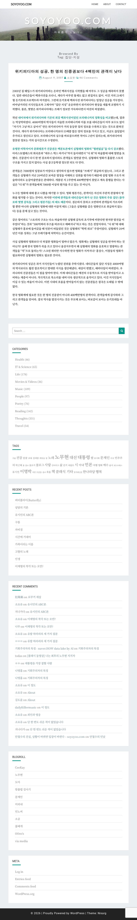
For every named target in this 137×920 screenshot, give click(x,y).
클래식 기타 (64, 471)
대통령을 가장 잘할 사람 (38, 663)
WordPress (77, 913)
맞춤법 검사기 (23, 789)
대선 (73, 457)
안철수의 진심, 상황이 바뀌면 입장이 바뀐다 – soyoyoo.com (50, 737)
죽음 (48, 472)
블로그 (40, 465)
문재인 (105, 457)
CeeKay (20, 767)
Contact (121, 4)
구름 (17, 522)
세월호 (71, 465)
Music (19, 389)
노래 (51, 457)
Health (19, 359)
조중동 (39, 472)
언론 (88, 464)
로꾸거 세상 (34, 597)
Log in (19, 872)
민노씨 (19, 811)
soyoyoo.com (21, 4)
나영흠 (19, 670)
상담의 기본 (21, 507)
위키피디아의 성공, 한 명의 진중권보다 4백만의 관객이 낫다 (68, 71)
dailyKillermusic (25, 707)
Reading (20, 411)
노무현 (62, 456)
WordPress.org (24, 894)
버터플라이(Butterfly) (28, 500)
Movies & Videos (26, 382)
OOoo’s (19, 833)
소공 (17, 819)
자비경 (19, 529)
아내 (81, 465)
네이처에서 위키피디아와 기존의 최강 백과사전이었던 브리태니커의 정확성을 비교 (64, 118)
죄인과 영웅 (34, 715)
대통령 (84, 457)
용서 (111, 465)
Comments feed (25, 886)
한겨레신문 (78, 472)
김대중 (36, 458)
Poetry (19, 403)
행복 (99, 471)
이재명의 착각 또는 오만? (29, 566)
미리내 (19, 804)
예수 (105, 465)
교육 (30, 458)
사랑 (48, 464)
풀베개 (19, 826)
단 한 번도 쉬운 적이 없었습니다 (45, 722)
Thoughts (21, 418)
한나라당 (89, 471)
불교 (27, 465)
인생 (17, 559)
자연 (34, 472)
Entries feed (23, 879)
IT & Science (23, 367)
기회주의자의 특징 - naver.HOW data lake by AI (44, 648)
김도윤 (19, 700)
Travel (19, 426)
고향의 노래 (21, 551)
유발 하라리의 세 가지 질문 (42, 634)
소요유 (71, 77)
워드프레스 (118, 465)
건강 (19, 457)
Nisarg (102, 913)
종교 (44, 472)
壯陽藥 (19, 597)
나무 (17, 626)
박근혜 (19, 465)
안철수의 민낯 (97, 737)
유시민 (15, 472)
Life (17, 374)
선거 (65, 465)
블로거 (32, 465)
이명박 (26, 471)
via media (21, 841)
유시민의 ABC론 (24, 515)
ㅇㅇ (17, 663)
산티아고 (55, 465)
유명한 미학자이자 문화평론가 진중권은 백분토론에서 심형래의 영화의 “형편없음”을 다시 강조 (65, 149)
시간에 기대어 (23, 537)
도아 (17, 782)
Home (95, 4)
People (19, 396)
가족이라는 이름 (24, 544)
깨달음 (42, 458)
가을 (14, 458)
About (107, 4)
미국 (112, 458)
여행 (95, 465)
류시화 (97, 458)
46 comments (89, 77)
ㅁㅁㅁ (19, 641)
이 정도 (31, 685)
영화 (100, 465)
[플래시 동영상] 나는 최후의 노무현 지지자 (51, 656)
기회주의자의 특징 (88, 648)
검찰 (25, 458)
